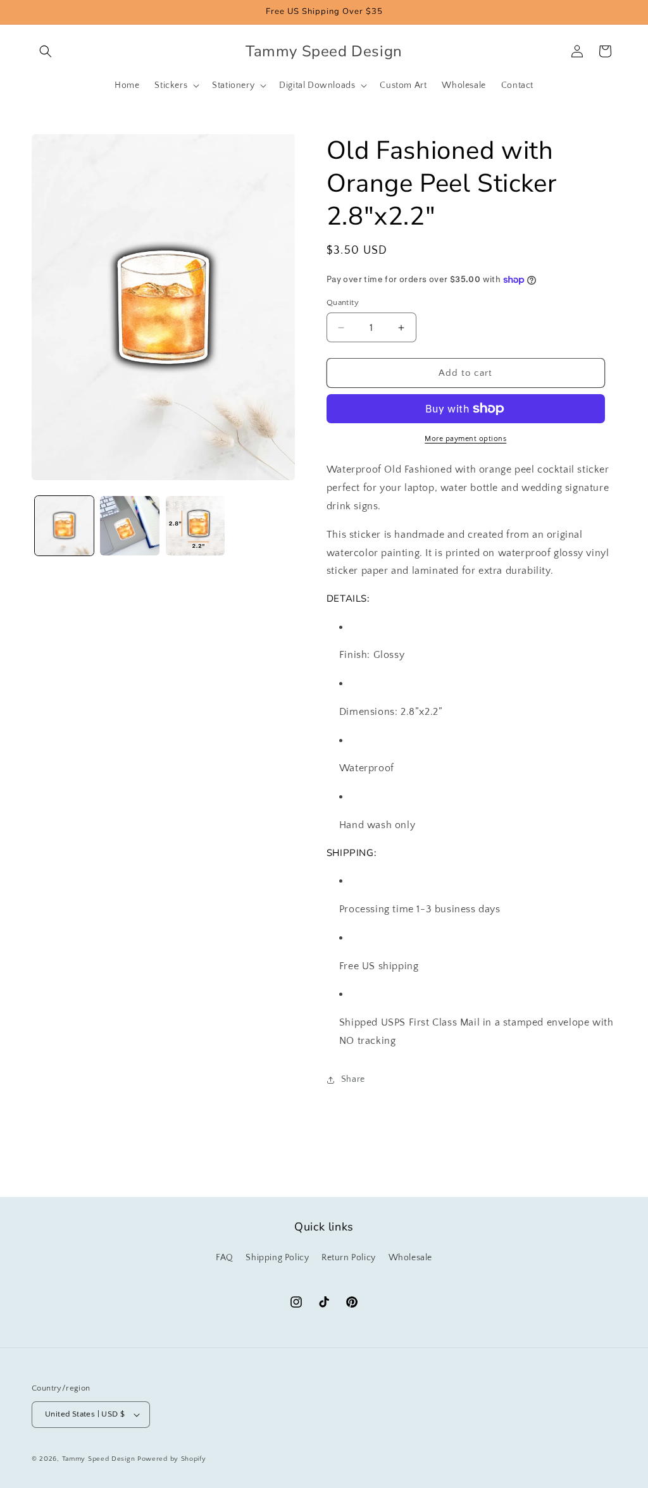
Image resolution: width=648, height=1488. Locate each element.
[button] (45, 51)
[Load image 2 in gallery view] (129, 525)
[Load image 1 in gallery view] (64, 525)
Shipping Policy (277, 1258)
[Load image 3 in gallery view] (195, 525)
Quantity (343, 302)
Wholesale (410, 1258)
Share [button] (353, 1079)
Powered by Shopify (171, 1459)
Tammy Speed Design (98, 1459)
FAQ (225, 1258)
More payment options (465, 439)
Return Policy (348, 1258)
